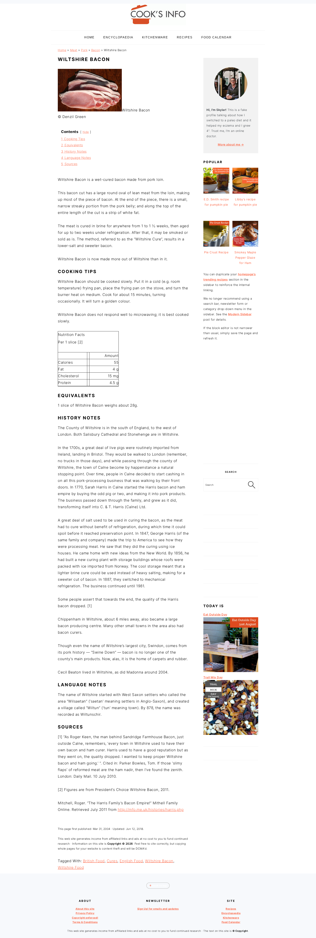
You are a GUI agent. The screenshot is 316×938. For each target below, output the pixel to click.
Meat (73, 50)
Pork (84, 50)
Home (62, 50)
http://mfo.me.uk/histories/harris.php (151, 809)
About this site (85, 908)
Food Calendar (231, 922)
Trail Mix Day (213, 677)
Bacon (95, 50)
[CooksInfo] (158, 26)
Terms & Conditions (85, 922)
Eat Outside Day (215, 614)
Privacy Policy (85, 913)
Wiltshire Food (71, 867)
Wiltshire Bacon (159, 861)
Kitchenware (231, 917)
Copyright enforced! (85, 917)
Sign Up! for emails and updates (158, 908)
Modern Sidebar (240, 314)
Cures (112, 861)
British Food (94, 861)
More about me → (231, 144)
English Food (131, 861)
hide (86, 132)
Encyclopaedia (231, 913)
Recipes (231, 908)
